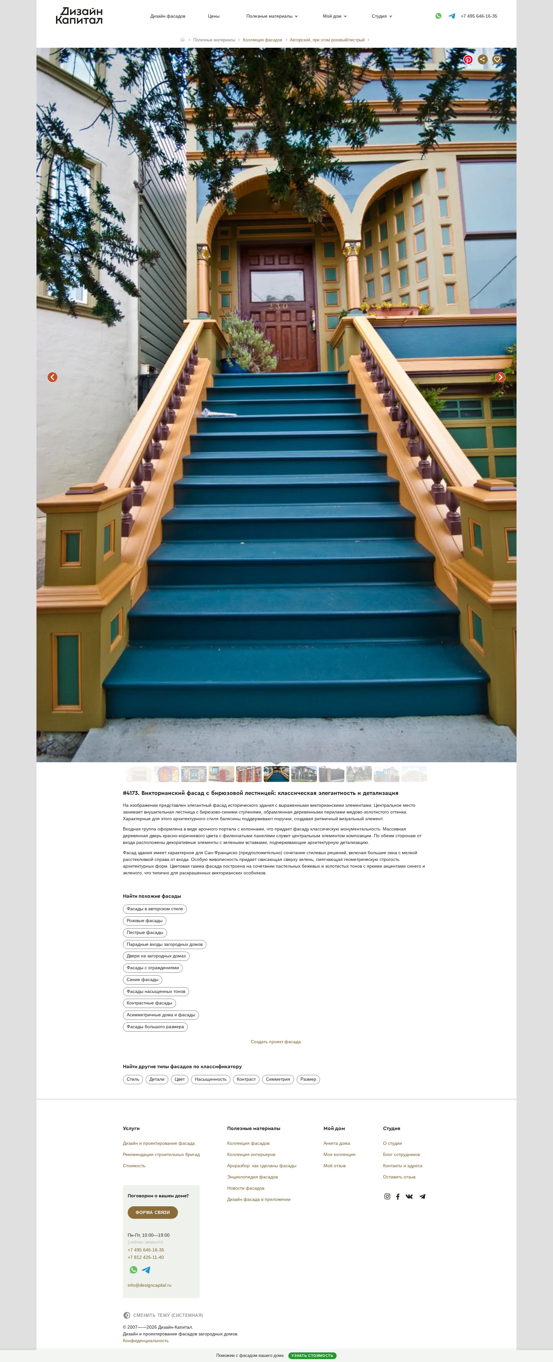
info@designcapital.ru (150, 1285)
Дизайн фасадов (167, 16)
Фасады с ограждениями (153, 967)
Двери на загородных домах (156, 955)
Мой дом (332, 16)
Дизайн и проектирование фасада (159, 1143)
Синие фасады (142, 979)
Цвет (180, 1079)
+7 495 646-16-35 (479, 16)
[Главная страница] (80, 22)
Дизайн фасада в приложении (259, 1199)
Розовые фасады (145, 920)
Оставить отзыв (399, 1176)
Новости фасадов (245, 1188)
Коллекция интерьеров (251, 1154)
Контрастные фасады (149, 1002)
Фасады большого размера (155, 1026)
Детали (156, 1079)
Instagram (387, 1197)
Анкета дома (337, 1143)
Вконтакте (409, 1197)
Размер (308, 1079)
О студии (392, 1143)
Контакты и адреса (402, 1165)
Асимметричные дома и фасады (161, 1014)
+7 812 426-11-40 (146, 1257)
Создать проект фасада (276, 1041)
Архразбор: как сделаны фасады (261, 1165)
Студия (379, 16)
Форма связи (153, 1212)
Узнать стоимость (312, 1356)
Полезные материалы (269, 16)
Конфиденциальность (146, 1340)
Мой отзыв (335, 1165)
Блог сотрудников (401, 1154)
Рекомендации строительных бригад (161, 1154)
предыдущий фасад (52, 377)
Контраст (246, 1079)
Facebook (398, 1197)
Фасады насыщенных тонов (156, 991)
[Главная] (182, 40)
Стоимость (134, 1165)
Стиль (133, 1079)
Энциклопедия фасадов (252, 1176)
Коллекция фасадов (248, 1143)
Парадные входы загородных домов (165, 944)
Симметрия (278, 1079)
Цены (214, 16)
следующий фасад (500, 377)
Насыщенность (211, 1079)
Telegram (422, 1197)
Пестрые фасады (145, 932)
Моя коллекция (340, 1154)
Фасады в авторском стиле (155, 908)
